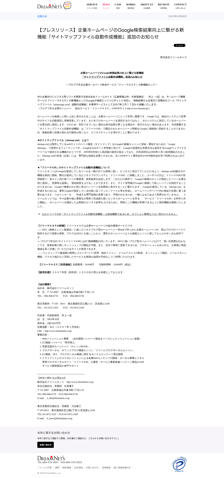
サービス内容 (45, 467)
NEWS (106, 6)
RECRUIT (163, 6)
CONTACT (180, 6)
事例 (57, 467)
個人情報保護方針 (122, 467)
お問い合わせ (46, 445)
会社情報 (78, 467)
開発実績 (66, 467)
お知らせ (42, 16)
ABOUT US (146, 6)
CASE (118, 6)
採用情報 (106, 467)
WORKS (130, 6)
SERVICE (92, 6)
